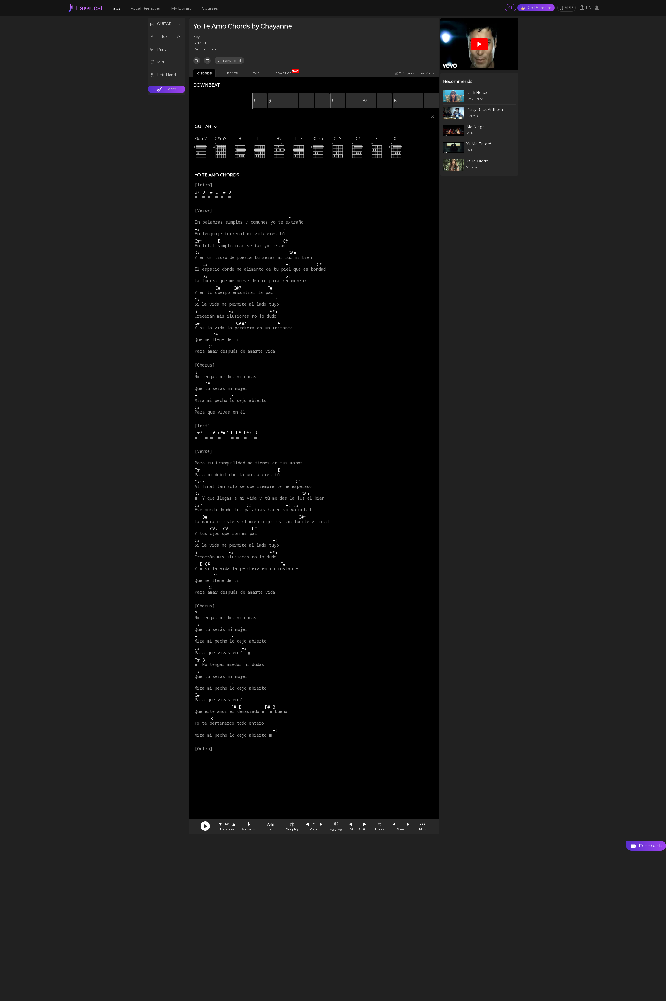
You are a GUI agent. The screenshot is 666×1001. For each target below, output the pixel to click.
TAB (256, 73)
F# (227, 824)
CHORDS (204, 73)
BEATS (232, 73)
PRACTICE (285, 72)
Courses (210, 8)
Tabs (115, 8)
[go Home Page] (84, 8)
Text (165, 36)
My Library (181, 8)
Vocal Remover (146, 8)
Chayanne (276, 26)
